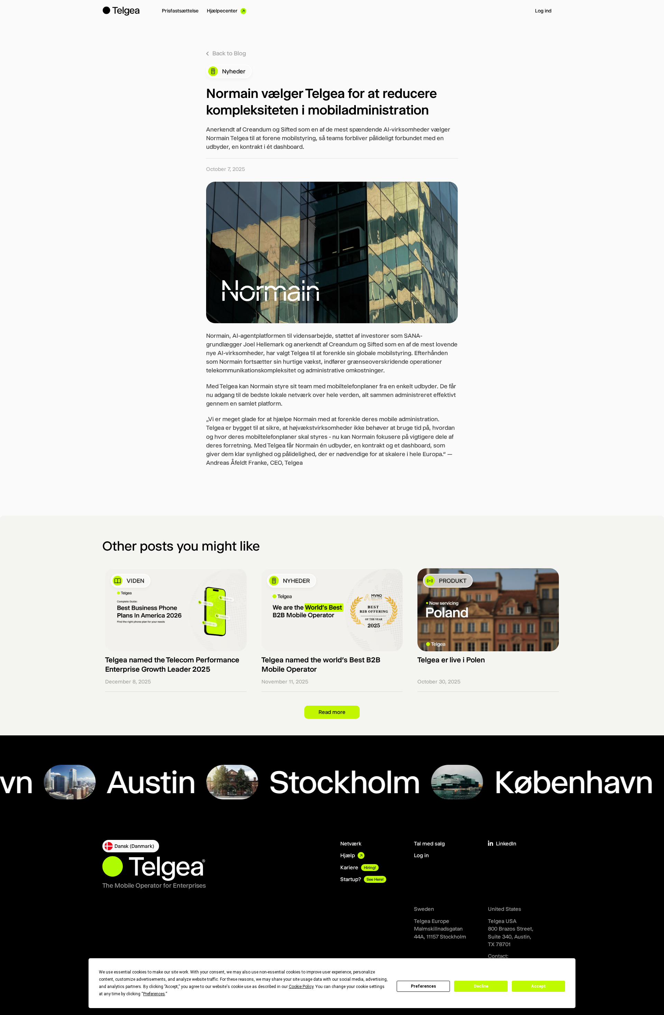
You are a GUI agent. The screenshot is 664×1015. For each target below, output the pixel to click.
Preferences (423, 986)
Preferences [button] (154, 993)
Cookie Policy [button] (301, 986)
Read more (332, 712)
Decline (481, 986)
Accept (538, 986)
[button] (130, 846)
